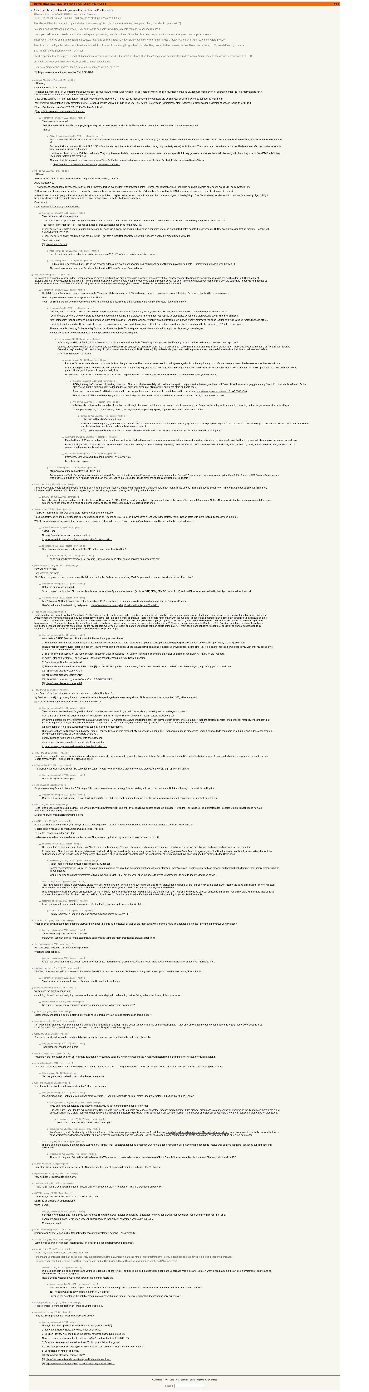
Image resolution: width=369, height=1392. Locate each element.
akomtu (37, 1239)
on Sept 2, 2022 (48, 1053)
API (177, 1380)
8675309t (38, 1193)
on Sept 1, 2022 (59, 527)
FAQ (166, 1380)
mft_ (36, 171)
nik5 (36, 804)
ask (80, 3)
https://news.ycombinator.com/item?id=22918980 (65, 72)
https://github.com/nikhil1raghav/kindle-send (60, 815)
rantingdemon (40, 1312)
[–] (73, 80)
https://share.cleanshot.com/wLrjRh (64, 675)
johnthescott (40, 987)
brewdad (46, 1267)
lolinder (60, 339)
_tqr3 (36, 690)
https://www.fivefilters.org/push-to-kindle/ (58, 206)
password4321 (41, 565)
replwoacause (40, 1173)
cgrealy (37, 1249)
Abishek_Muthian (42, 80)
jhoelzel (37, 1011)
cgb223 (37, 821)
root (85, 136)
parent (73, 118)
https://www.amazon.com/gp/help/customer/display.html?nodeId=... (80, 1363)
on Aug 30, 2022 (60, 118)
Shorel (45, 1073)
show (87, 3)
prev (58, 171)
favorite (82, 14)
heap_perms (56, 251)
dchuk (37, 753)
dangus (53, 308)
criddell (45, 546)
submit (102, 3)
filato (44, 1141)
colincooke (39, 484)
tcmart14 (46, 497)
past (59, 3)
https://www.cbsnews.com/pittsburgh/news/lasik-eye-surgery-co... (98, 457)
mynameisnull (71, 453)
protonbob (47, 901)
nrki (74, 402)
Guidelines (157, 1380)
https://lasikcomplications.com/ (76, 353)
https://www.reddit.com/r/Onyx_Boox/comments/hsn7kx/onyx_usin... (77, 539)
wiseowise (47, 527)
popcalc (53, 910)
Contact (213, 1380)
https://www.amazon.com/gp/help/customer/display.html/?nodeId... (125, 605)
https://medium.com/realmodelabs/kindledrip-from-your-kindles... (86, 164)
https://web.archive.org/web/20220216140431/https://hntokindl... (70, 107)
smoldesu (38, 1183)
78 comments (91, 14)
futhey (37, 1034)
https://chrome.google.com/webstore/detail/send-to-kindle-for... (70, 701)
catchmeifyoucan (42, 968)
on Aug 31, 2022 (49, 1011)
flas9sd (53, 1129)
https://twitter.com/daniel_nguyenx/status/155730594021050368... (80, 679)
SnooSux (38, 944)
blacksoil (77, 381)
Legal (192, 1380)
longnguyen (49, 14)
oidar (36, 612)
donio (44, 881)
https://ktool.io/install (56, 244)
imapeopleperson (42, 1302)
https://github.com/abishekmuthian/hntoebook (61, 111)
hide (70, 14)
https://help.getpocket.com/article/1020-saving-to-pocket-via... (197, 1132)
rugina (37, 1053)
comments (70, 3)
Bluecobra (39, 274)
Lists (172, 1380)
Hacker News (41, 3)
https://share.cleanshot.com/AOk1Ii (64, 670)
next (70, 80)
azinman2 (38, 920)
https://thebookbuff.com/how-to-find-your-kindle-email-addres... (78, 1359)
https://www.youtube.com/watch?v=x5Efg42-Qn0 (222, 391)
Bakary (37, 509)
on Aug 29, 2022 (61, 14)
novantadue (39, 1021)
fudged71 (38, 1083)
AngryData (70, 437)
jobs (94, 3)
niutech (37, 1164)
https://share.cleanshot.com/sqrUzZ (64, 683)
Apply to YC (202, 1380)
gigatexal (38, 1063)
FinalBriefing (55, 860)
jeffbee (37, 765)
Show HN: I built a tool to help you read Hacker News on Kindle (69, 10)
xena (36, 785)
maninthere (39, 1229)
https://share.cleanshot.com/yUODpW (65, 1355)
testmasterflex (48, 1002)
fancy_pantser (56, 1102)
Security (184, 1380)
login (336, 3)
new (52, 3)
